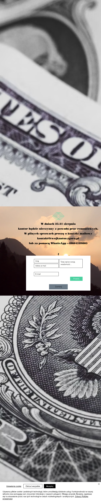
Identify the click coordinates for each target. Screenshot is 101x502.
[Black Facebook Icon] (58, 254)
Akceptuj (49, 486)
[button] (58, 286)
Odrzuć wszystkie (33, 486)
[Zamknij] (98, 484)
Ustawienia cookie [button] (13, 486)
